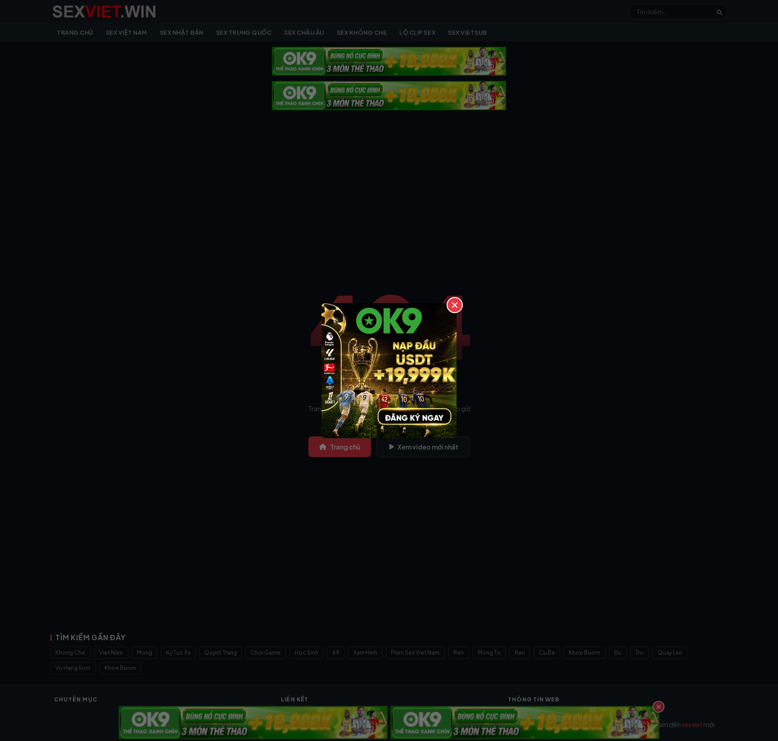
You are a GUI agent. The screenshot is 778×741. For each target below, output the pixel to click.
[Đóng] (455, 305)
